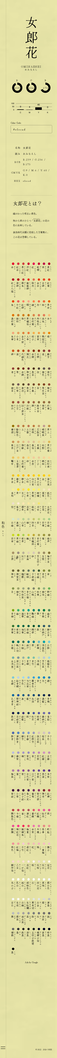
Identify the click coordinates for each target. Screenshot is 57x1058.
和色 (3, 529)
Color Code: (16, 122)
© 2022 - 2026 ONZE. (44, 1049)
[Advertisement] (28, 995)
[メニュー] (3, 1047)
